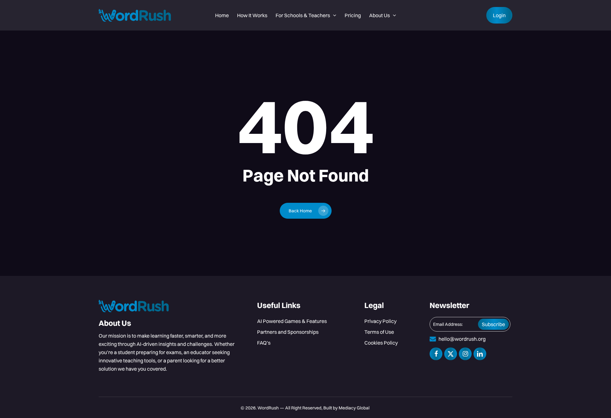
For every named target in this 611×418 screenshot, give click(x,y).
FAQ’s (263, 342)
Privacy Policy (380, 321)
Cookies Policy (381, 342)
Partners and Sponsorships (288, 332)
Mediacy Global (354, 408)
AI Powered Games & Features (292, 321)
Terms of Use (379, 332)
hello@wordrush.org (462, 339)
